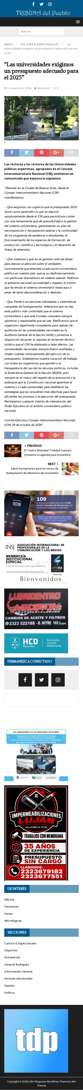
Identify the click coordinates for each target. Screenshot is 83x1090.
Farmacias (11, 906)
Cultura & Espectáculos (20, 943)
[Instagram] (50, 4)
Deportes (10, 950)
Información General (18, 971)
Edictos (9, 899)
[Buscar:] (41, 31)
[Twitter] (41, 4)
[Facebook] (33, 4)
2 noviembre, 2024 (19, 88)
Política (9, 992)
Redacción (43, 88)
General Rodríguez (16, 964)
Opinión (9, 985)
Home (8, 913)
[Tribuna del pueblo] (41, 14)
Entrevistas (12, 957)
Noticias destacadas (18, 978)
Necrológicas (13, 920)
